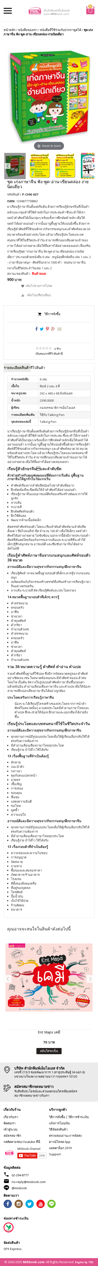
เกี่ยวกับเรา (11, 1117)
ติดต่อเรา (9, 1123)
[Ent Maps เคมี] (49, 977)
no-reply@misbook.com (29, 1182)
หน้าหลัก (9, 30)
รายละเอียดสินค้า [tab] (17, 367)
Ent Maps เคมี (49, 1032)
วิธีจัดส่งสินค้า (58, 1129)
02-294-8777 (20, 1175)
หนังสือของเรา (27, 30)
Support (55, 1154)
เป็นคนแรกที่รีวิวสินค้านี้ (49, 353)
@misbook (19, 1188)
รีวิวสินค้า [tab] (37, 367)
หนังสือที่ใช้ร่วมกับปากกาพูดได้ (60, 30)
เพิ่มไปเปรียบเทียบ (39, 295)
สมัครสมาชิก (12, 1135)
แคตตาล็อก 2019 (60, 1148)
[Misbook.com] (49, 11)
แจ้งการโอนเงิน (59, 1123)
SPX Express (13, 1249)
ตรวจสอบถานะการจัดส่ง (65, 1135)
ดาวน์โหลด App (59, 1142)
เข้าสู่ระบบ (10, 1129)
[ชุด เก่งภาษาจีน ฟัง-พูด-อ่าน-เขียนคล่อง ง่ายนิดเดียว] (15, 166)
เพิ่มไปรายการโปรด (39, 286)
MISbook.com (33, 1262)
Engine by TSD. (84, 1262)
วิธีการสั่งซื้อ (52, 314)
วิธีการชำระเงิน (78, 1117)
